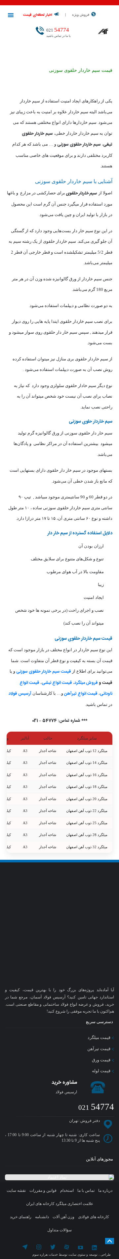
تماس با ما (86, 1190)
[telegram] (25, 1247)
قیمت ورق (101, 1059)
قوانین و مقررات (43, 1190)
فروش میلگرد (86, 682)
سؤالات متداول (59, 1230)
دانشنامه (42, 1217)
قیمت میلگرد (99, 1037)
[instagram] (39, 1247)
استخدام (67, 1190)
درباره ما (105, 1190)
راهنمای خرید (20, 1217)
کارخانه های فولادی (93, 1217)
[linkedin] (94, 1247)
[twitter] (52, 1247)
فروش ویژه (80, 14)
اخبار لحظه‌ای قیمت (37, 15)
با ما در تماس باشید (58, 32)
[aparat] (66, 1247)
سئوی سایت (76, 1254)
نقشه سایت (16, 1190)
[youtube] (80, 1247)
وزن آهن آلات (63, 1217)
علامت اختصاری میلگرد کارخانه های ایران (59, 1203)
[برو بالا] (109, 1241)
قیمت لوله (101, 1070)
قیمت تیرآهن (99, 1048)
